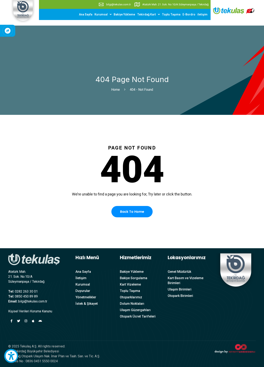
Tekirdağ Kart (146, 14)
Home (116, 90)
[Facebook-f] (11, 321)
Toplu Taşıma (171, 14)
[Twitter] (18, 321)
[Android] (40, 321)
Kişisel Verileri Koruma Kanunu (30, 311)
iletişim (202, 14)
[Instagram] (26, 321)
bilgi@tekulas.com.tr (118, 4)
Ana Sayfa (85, 14)
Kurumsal (101, 14)
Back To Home (132, 211)
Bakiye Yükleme (124, 14)
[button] (103, 14)
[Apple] (33, 321)
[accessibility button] (11, 356)
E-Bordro (189, 14)
